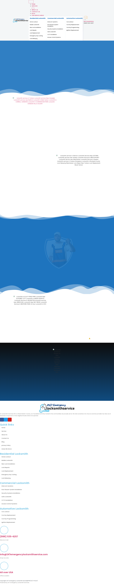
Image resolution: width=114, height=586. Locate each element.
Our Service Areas (38, 15)
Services (34, 6)
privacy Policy (6, 445)
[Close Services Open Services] (33, 8)
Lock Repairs (33, 30)
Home (33, 4)
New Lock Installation (35, 27)
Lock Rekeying (33, 38)
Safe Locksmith (51, 32)
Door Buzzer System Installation (52, 25)
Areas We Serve (7, 449)
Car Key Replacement (72, 24)
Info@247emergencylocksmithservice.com (24, 554)
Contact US (36, 12)
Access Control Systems (54, 37)
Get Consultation (89, 21)
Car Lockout (69, 22)
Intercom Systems (52, 22)
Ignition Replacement (72, 30)
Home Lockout (34, 22)
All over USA (6, 572)
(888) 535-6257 (9, 536)
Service (4, 431)
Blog (33, 13)
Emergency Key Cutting (36, 36)
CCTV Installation (52, 34)
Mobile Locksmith (34, 24)
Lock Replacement (35, 33)
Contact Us (5, 438)
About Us (35, 10)
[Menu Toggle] (31, 1)
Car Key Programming (72, 27)
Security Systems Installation (55, 29)
